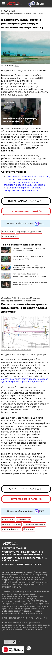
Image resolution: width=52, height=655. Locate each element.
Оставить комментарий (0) (26, 211)
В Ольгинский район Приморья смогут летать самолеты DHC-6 (23, 189)
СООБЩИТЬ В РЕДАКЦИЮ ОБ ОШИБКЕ (22, 564)
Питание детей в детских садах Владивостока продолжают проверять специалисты (29, 267)
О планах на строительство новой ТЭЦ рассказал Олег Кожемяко (26, 178)
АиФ (17, 65)
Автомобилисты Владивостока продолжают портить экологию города (29, 275)
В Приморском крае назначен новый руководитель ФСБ (28, 258)
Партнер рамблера (25, 642)
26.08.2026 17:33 (8, 298)
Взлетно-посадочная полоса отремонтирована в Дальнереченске (24, 183)
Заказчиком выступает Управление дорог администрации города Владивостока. (24, 380)
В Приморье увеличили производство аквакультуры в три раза (29, 249)
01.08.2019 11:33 (8, 11)
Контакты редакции (14, 548)
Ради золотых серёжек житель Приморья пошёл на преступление (30, 283)
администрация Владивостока (16, 349)
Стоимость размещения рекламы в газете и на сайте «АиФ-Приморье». (22, 553)
